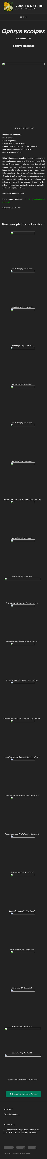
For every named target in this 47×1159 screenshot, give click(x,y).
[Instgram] (20, 1147)
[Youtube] (32, 1147)
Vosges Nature (29, 6)
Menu (25, 17)
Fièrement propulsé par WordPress (17, 1153)
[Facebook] (9, 1147)
